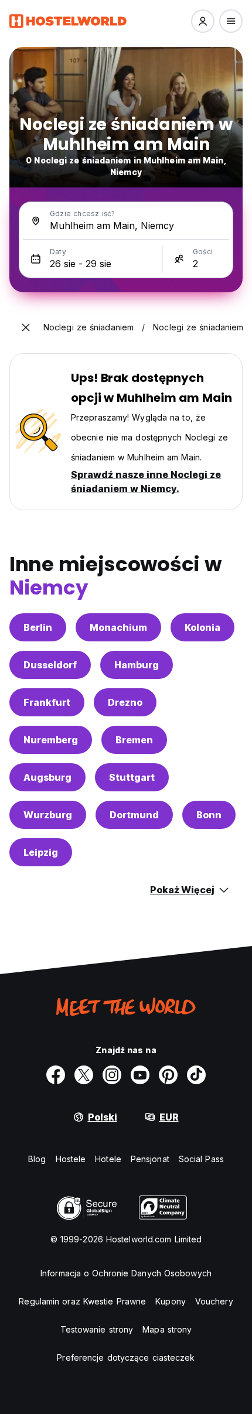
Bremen (134, 740)
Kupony (170, 1301)
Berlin (37, 627)
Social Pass (201, 1159)
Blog (37, 1159)
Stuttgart (132, 777)
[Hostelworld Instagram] (112, 1074)
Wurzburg (47, 815)
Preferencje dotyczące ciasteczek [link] (126, 1357)
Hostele (71, 1159)
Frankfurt (46, 702)
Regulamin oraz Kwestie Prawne (82, 1301)
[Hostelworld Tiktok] (196, 1074)
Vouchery (214, 1301)
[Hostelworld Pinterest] (168, 1074)
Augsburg (47, 777)
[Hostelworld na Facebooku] (55, 1074)
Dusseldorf (50, 665)
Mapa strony (167, 1329)
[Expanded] (26, 327)
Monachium (118, 627)
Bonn (209, 815)
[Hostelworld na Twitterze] (83, 1074)
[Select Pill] (202, 21)
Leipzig (40, 852)
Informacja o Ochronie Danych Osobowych (126, 1273)
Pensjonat (150, 1159)
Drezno (125, 702)
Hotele (108, 1159)
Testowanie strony (97, 1329)
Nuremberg (50, 740)
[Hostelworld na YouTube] (140, 1074)
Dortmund (134, 815)
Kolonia (202, 627)
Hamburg (136, 665)
